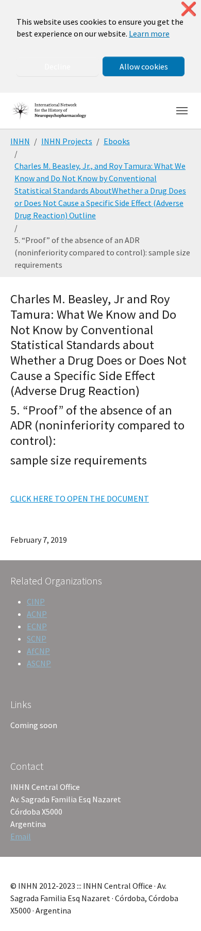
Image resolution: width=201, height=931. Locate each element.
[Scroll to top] (178, 908)
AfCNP (38, 651)
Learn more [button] (149, 33)
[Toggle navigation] (182, 110)
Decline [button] (57, 66)
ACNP (37, 614)
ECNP (37, 626)
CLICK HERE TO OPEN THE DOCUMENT (79, 498)
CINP (36, 601)
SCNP (36, 638)
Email (20, 836)
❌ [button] (188, 9)
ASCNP (39, 663)
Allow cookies (144, 66)
